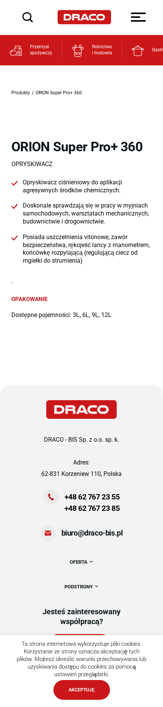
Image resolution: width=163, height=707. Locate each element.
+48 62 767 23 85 (92, 508)
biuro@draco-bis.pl (92, 532)
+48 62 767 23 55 (92, 496)
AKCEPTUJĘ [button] (82, 690)
